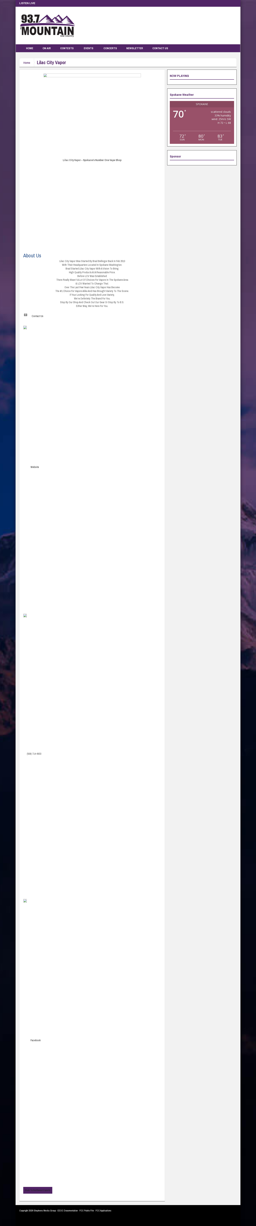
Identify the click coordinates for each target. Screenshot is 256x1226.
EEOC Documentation (68, 1210)
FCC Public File (86, 1210)
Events (88, 48)
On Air (47, 48)
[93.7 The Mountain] (47, 25)
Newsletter (134, 48)
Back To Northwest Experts (37, 1190)
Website (35, 467)
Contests (67, 48)
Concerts (110, 48)
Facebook (36, 1040)
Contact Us (160, 48)
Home (29, 48)
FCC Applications (103, 1210)
